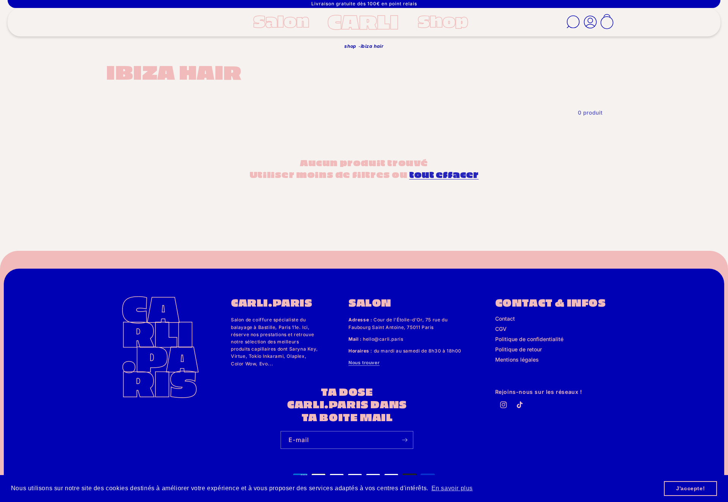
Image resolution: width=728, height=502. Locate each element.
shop (350, 46)
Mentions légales (517, 359)
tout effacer (444, 173)
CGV (501, 329)
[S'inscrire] (404, 440)
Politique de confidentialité (529, 339)
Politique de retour (518, 349)
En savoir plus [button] (452, 488)
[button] (283, 20)
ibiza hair (372, 46)
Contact (505, 318)
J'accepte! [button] (690, 488)
